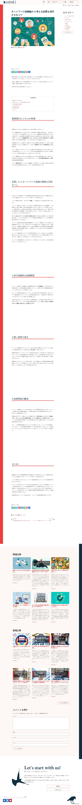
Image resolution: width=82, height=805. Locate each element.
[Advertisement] (33, 57)
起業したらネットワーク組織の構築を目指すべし (22, 102)
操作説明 (67, 28)
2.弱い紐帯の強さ (16, 105)
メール (14, 737)
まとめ (14, 109)
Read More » (15, 582)
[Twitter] (7, 800)
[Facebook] (4, 800)
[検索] (25, 796)
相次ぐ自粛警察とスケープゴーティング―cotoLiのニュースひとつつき (59, 682)
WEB (66, 23)
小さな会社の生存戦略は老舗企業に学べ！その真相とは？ (40, 606)
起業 (20, 515)
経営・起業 (22, 47)
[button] (54, 2)
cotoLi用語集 (68, 26)
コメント (15, 716)
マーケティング (68, 21)
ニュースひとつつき (69, 16)
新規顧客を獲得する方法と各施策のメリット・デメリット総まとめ (21, 682)
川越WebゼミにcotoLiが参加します (21, 646)
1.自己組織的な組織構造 (17, 104)
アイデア (24, 515)
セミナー (67, 17)
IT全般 (66, 25)
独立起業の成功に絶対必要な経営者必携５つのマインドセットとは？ (40, 571)
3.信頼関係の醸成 (16, 107)
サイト (14, 742)
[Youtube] (10, 800)
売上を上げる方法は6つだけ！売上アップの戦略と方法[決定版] (41, 682)
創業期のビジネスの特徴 (17, 100)
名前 (14, 732)
